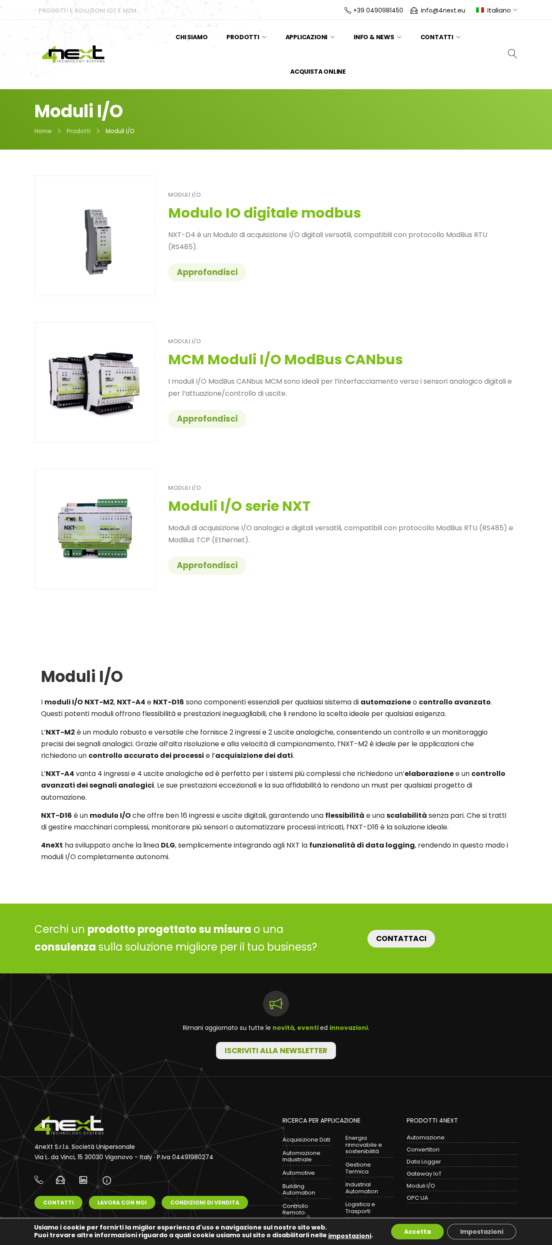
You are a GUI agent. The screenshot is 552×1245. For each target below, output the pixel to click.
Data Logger (424, 1161)
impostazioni (349, 1236)
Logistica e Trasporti (360, 1207)
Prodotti (79, 131)
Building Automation (298, 1189)
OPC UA (417, 1198)
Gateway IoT (424, 1174)
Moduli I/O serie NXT (239, 506)
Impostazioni (481, 1231)
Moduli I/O (184, 194)
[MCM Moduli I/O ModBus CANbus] (95, 382)
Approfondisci (207, 272)
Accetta (417, 1231)
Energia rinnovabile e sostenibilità (363, 1144)
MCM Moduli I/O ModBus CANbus (285, 359)
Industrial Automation (361, 1187)
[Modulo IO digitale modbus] (95, 236)
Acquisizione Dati (306, 1140)
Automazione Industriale (301, 1156)
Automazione (426, 1137)
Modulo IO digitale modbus (264, 212)
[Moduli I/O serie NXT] (95, 529)
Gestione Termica (358, 1168)
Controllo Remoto (295, 1209)
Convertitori (423, 1149)
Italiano (499, 10)
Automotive (298, 1173)
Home (43, 131)
